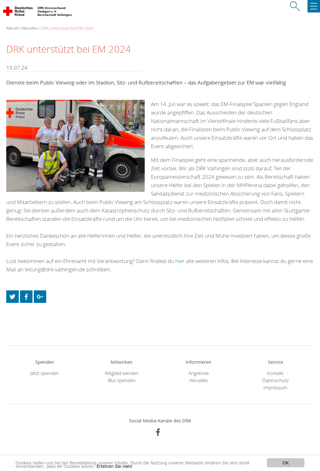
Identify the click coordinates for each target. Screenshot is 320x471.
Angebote (198, 373)
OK (285, 462)
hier (180, 261)
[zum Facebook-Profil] (158, 432)
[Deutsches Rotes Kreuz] (18, 12)
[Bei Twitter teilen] (12, 296)
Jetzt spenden (44, 373)
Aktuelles (198, 380)
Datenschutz (275, 380)
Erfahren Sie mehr (114, 466)
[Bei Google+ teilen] (40, 296)
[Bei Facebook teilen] (26, 296)
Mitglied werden (121, 373)
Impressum (275, 388)
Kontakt (275, 373)
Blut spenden (122, 380)
